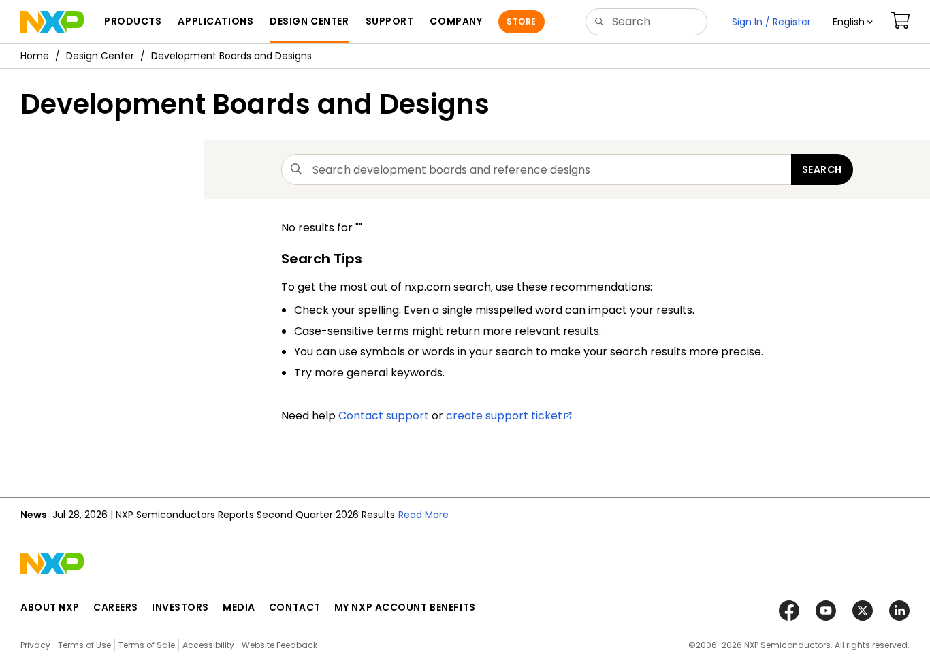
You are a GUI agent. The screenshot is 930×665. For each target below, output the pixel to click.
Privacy (35, 645)
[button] (853, 21)
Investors (180, 607)
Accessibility (208, 645)
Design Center (100, 56)
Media (239, 607)
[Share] (915, 97)
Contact (295, 607)
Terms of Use (84, 645)
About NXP (50, 607)
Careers (115, 607)
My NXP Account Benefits (405, 607)
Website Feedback (279, 645)
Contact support (383, 415)
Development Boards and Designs (231, 56)
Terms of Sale (146, 645)
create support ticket (504, 415)
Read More (423, 514)
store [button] (521, 21)
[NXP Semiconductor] (52, 22)
